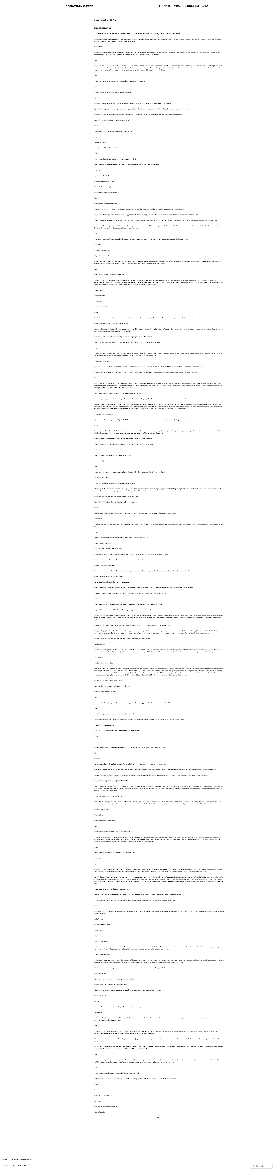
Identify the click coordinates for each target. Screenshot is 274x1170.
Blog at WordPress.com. (14, 1166)
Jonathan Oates (79, 6)
